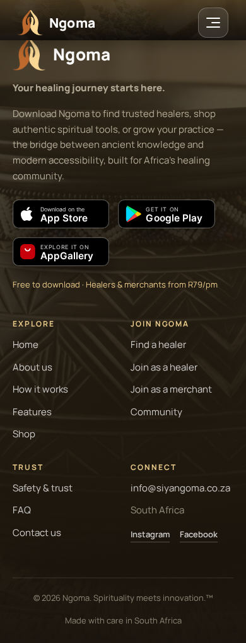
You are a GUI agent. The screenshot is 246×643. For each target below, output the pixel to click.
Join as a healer (164, 367)
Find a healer (158, 344)
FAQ (22, 510)
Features (32, 411)
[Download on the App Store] (61, 213)
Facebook (199, 534)
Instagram (150, 534)
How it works (40, 389)
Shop (24, 433)
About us (32, 367)
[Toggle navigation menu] (213, 23)
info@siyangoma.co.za (180, 488)
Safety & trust (43, 488)
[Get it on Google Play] (166, 213)
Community (156, 411)
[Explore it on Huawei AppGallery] (61, 251)
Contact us (37, 532)
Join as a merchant (171, 389)
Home (25, 344)
